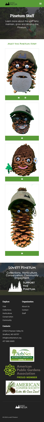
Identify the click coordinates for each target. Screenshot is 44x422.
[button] (40, 3)
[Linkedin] (25, 97)
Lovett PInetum (22, 268)
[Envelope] (18, 97)
